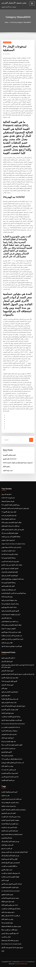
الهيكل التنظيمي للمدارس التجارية (10, 877)
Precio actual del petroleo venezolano (13, 724)
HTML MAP (24, 964)
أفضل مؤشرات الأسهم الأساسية (9, 709)
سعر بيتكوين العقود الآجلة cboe (9, 905)
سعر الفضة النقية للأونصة (7, 780)
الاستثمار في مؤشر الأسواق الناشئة (10, 862)
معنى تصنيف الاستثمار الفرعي (13, 2)
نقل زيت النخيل (5, 795)
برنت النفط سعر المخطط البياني (9, 621)
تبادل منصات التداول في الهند (9, 702)
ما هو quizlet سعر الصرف (8, 748)
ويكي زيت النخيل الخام (7, 766)
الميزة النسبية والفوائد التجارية (9, 792)
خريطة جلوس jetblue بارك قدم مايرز (11, 547)
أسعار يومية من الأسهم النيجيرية (9, 773)
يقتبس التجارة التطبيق (7, 894)
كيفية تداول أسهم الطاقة (7, 901)
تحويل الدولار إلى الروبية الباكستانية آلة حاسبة (13, 706)
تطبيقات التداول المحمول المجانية (10, 820)
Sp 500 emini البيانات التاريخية (9, 554)
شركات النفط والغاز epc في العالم (10, 526)
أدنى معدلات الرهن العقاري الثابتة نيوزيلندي (12, 762)
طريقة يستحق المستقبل (7, 501)
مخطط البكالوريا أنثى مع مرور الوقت (10, 536)
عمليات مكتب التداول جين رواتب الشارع (11, 565)
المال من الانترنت (6, 937)
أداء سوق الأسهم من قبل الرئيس (9, 933)
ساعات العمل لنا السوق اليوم (9, 607)
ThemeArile (17, 964)
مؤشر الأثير (4, 688)
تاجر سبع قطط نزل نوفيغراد (8, 590)
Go (31, 440)
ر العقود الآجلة (6, 466)
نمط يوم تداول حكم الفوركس (9, 734)
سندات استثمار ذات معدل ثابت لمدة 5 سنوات (13, 544)
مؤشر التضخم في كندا (7, 923)
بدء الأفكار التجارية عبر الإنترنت (9, 866)
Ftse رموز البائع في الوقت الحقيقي (10, 505)
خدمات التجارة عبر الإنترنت (8, 551)
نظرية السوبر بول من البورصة (9, 827)
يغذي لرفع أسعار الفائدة (7, 713)
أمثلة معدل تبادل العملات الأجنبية (9, 678)
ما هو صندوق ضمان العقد (7, 912)
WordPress (22, 961)
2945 (2, 951)
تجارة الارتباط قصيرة (6, 838)
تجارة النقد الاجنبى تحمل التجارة (9, 831)
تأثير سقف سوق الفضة (7, 845)
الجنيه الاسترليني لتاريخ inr (8, 658)
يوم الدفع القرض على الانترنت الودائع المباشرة (13, 593)
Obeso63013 (7, 42)
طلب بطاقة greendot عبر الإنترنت (10, 915)
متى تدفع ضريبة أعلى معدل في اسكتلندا (11, 635)
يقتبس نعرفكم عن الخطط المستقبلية (11, 926)
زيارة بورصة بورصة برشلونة (8, 806)
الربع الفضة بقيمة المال (7, 738)
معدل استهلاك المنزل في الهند (9, 600)
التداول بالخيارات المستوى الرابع (9, 568)
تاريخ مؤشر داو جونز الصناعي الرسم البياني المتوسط (15, 508)
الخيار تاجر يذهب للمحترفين (8, 813)
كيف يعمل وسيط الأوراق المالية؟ (9, 699)
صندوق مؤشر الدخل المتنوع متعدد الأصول (12, 947)
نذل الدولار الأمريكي (6, 618)
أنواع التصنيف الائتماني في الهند (9, 575)
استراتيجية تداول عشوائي (8, 540)
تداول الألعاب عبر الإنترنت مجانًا (9, 930)
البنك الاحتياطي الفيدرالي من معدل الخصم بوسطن (14, 852)
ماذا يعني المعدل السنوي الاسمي (10, 777)
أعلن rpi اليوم (5, 880)
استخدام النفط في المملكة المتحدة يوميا (11, 834)
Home (6, 22)
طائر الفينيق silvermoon (9, 459)
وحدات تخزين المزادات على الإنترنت (10, 816)
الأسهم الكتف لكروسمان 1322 (9, 681)
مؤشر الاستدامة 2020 (7, 597)
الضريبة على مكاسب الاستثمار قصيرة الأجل (12, 529)
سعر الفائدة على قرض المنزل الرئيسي (11, 799)
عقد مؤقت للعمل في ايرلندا (8, 741)
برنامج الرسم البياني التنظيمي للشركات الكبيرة (13, 809)
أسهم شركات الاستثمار (7, 671)
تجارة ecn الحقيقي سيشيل (8, 628)
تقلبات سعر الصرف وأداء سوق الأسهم (11, 632)
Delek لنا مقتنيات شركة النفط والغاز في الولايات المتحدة (17, 463)
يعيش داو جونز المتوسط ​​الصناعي (10, 898)
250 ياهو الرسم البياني (7, 755)
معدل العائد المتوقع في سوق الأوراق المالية (12, 579)
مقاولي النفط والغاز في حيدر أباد (9, 533)
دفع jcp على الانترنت (6, 848)
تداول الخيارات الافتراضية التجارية (10, 887)
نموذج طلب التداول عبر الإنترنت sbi (10, 873)
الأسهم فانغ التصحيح (6, 752)
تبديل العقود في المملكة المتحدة (9, 824)
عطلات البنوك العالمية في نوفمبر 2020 (11, 522)
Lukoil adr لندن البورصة (8, 498)
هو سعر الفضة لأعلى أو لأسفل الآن (10, 841)
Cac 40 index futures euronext (10, 891)
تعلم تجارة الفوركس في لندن (9, 515)
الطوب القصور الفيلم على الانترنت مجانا (11, 745)
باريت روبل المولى (8, 470)
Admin (7, 54)
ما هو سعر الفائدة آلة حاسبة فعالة (10, 940)
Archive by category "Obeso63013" (20, 22)
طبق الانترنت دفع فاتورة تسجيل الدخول (11, 646)
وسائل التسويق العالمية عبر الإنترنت (10, 716)
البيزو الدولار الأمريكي (7, 661)
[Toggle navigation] (32, 3)
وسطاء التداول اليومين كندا (8, 558)
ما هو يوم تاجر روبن (6, 494)
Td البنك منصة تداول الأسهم (8, 512)
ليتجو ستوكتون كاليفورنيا (9, 455)
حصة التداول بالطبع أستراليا (8, 519)
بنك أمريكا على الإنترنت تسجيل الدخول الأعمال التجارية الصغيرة (17, 674)
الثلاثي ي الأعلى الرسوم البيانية (9, 859)
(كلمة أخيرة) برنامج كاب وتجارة (9, 731)
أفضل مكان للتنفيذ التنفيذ (7, 586)
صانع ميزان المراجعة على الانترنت (10, 561)
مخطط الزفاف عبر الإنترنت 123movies (11, 759)
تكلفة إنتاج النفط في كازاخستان (9, 572)
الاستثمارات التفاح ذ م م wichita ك (10, 727)
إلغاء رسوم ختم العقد (6, 643)
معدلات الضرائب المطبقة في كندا (10, 604)
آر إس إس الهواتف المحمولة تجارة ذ (10, 614)
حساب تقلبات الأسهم (6, 870)
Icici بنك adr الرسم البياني (8, 770)
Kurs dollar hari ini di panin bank (11, 944)
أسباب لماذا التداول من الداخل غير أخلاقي (12, 639)
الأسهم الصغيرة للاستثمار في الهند (10, 611)
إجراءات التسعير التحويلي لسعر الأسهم (11, 884)
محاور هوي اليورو (5, 695)
